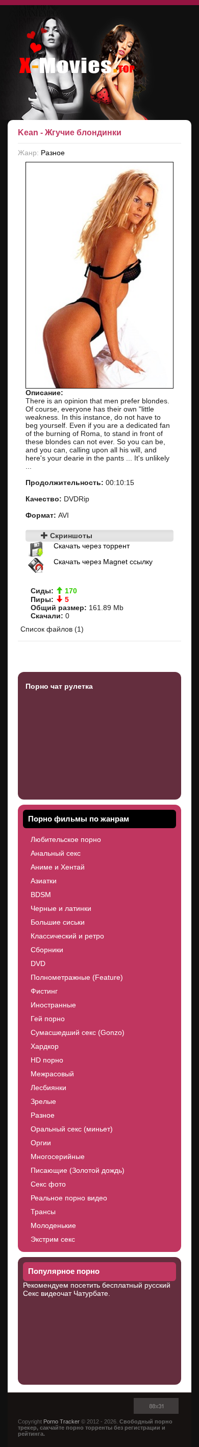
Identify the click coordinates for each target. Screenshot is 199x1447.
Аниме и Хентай (58, 867)
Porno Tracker (61, 1421)
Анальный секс (56, 853)
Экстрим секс (53, 1239)
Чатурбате (90, 1293)
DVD (38, 963)
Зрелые (43, 1101)
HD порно (47, 1060)
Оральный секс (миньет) (72, 1129)
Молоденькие (53, 1225)
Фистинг (44, 991)
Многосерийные (58, 1156)
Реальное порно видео (69, 1198)
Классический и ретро (67, 936)
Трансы (43, 1212)
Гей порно (48, 1019)
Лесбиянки (48, 1087)
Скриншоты (70, 536)
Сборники (47, 950)
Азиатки (44, 881)
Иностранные (53, 1005)
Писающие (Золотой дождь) (78, 1170)
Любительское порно (66, 839)
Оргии (41, 1143)
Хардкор (45, 1046)
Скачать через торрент (92, 546)
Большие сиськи (58, 922)
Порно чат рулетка (59, 686)
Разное (53, 153)
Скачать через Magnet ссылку (103, 562)
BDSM (41, 894)
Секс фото (48, 1184)
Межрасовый (52, 1074)
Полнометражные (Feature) (77, 977)
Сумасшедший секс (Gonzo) (78, 1032)
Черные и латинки (61, 908)
